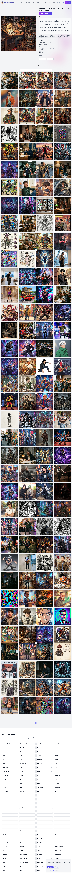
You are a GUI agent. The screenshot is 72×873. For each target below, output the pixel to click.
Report (50, 42)
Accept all (50, 867)
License (40, 55)
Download (51, 59)
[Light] (59, 2)
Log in (62, 2)
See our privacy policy (51, 870)
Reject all (56, 867)
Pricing (53, 2)
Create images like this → (45, 13)
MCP (50, 2)
